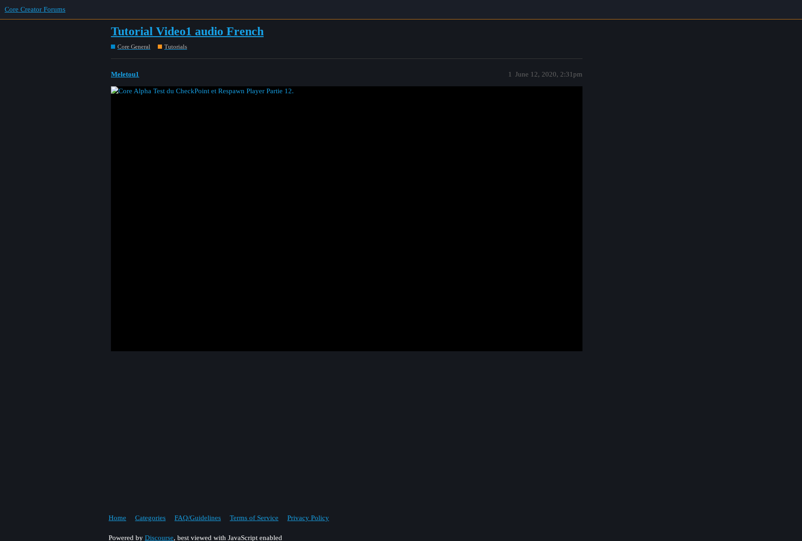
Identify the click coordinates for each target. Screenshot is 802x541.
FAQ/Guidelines (198, 518)
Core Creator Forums (35, 9)
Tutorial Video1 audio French (187, 31)
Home (117, 518)
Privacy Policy (308, 518)
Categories (150, 518)
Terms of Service (254, 518)
